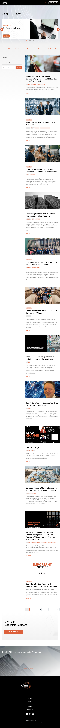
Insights (30, 701)
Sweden (28, 408)
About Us (30, 706)
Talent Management (35, 542)
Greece (28, 362)
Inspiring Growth (41, 84)
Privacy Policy (39, 722)
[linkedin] (27, 714)
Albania (28, 450)
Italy (27, 174)
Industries (30, 698)
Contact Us (30, 709)
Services (30, 696)
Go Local (54, 3)
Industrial (37, 127)
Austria (28, 127)
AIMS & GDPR (32, 722)
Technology (33, 493)
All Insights (7, 49)
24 (53, 609)
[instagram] (33, 714)
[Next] (58, 609)
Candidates (19, 49)
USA (32, 127)
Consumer (33, 84)
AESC (27, 722)
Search (19, 68)
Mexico (28, 84)
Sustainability (52, 49)
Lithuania (28, 219)
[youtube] (30, 714)
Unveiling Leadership (45, 127)
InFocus (41, 49)
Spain (28, 493)
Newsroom (30, 49)
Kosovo (33, 450)
